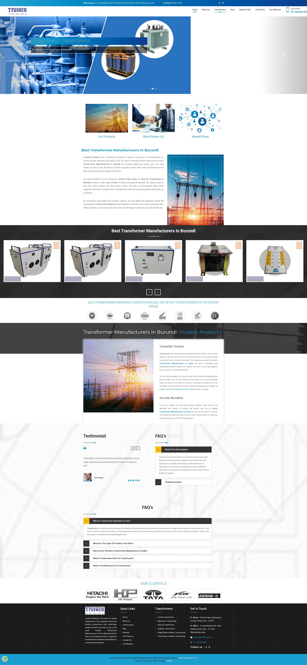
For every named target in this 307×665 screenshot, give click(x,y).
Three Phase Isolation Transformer (171, 636)
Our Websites (275, 10)
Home (194, 10)
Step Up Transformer (166, 625)
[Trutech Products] (13, 11)
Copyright (113, 658)
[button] (23, 55)
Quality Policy (245, 10)
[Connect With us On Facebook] (219, 3)
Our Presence (128, 636)
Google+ (169, 661)
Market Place (200, 136)
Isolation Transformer (166, 629)
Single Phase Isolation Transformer (172, 632)
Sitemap (126, 632)
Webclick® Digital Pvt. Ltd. (188, 658)
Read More (120, 130)
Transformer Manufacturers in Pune (175, 412)
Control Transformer (166, 617)
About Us (206, 10)
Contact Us (260, 10)
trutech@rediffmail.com (203, 637)
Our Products (106, 136)
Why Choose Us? (153, 136)
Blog (232, 10)
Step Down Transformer (167, 621)
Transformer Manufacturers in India (179, 389)
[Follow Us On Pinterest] (223, 3)
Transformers (220, 10)
